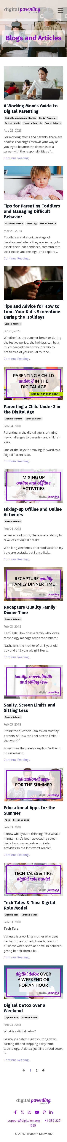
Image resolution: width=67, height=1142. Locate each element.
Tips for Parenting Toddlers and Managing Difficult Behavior (32, 211)
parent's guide (12, 123)
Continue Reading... (17, 158)
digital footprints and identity (20, 118)
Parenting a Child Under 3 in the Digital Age (32, 409)
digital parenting (48, 118)
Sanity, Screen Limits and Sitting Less (29, 707)
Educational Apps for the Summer (29, 810)
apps (7, 820)
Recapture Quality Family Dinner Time (29, 610)
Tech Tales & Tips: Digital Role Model (29, 905)
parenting (31, 223)
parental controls (32, 123)
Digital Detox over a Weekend (24, 1008)
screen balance (53, 123)
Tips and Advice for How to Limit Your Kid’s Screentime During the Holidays (32, 312)
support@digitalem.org (24, 1121)
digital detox (11, 914)
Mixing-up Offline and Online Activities (33, 512)
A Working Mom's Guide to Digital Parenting (31, 108)
